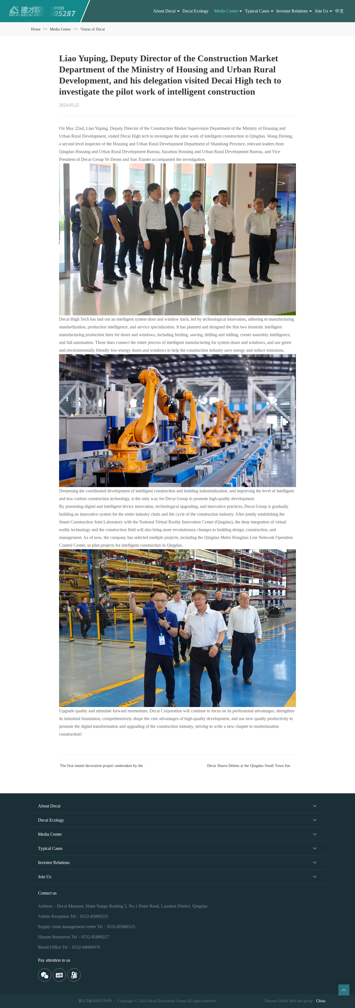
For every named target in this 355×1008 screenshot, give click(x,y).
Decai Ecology (195, 11)
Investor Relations (292, 11)
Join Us (321, 11)
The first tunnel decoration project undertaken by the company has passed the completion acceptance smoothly (146, 765)
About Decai (164, 11)
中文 (339, 11)
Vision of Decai (92, 29)
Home (35, 29)
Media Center (226, 11)
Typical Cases (257, 11)
